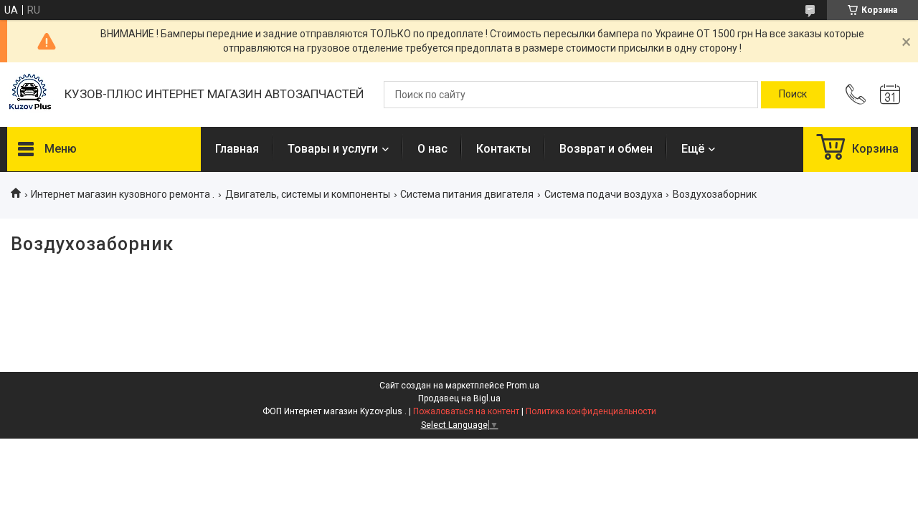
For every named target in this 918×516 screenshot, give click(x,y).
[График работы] (890, 94)
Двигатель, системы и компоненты (307, 194)
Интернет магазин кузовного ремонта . (122, 194)
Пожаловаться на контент (466, 411)
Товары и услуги (333, 149)
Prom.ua (522, 386)
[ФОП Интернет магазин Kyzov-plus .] (29, 95)
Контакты (503, 149)
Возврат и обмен (606, 149)
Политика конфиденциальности (591, 411)
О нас (432, 149)
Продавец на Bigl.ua (459, 398)
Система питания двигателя (467, 194)
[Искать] (793, 94)
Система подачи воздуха (603, 194)
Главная (237, 149)
